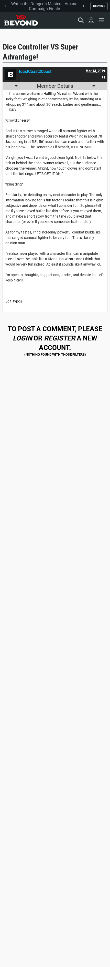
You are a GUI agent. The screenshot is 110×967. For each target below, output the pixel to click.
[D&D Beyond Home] (21, 20)
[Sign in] (91, 20)
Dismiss (99, 6)
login (22, 338)
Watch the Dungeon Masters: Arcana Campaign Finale (44, 6)
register (59, 338)
